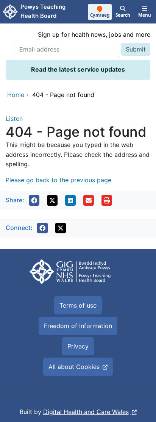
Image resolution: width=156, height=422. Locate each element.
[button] (34, 200)
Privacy (78, 346)
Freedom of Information (78, 326)
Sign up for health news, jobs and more (94, 34)
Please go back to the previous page (58, 180)
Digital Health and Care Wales (86, 412)
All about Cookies (74, 366)
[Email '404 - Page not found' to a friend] (89, 200)
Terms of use (78, 305)
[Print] (107, 200)
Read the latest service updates (78, 69)
